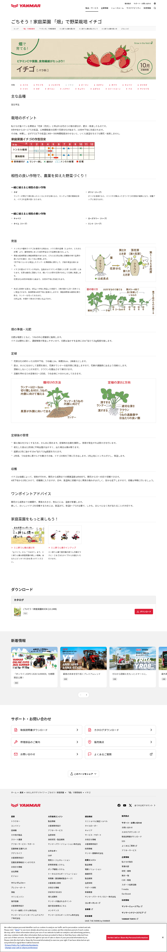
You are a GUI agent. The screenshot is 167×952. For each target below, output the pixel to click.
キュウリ (81, 88)
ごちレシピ (125, 29)
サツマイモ (144, 88)
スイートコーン (114, 88)
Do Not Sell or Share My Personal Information (128, 937)
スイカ (25, 85)
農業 (21, 792)
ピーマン (84, 85)
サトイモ (39, 85)
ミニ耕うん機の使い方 (109, 29)
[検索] (155, 9)
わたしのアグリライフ (35, 792)
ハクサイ (66, 88)
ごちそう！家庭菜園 (56, 792)
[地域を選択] (155, 3)
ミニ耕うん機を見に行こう (88, 29)
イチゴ (70, 85)
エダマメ (96, 88)
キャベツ (128, 85)
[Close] (163, 937)
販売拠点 (128, 3)
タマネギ (143, 85)
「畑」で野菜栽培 (28, 29)
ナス (130, 88)
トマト (25, 88)
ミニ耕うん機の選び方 (67, 29)
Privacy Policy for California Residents (21, 945)
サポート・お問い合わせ (142, 3)
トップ (16, 29)
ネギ (38, 88)
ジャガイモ (55, 85)
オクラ (114, 85)
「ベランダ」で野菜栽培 (47, 29)
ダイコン (51, 88)
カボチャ (100, 85)
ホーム (14, 792)
